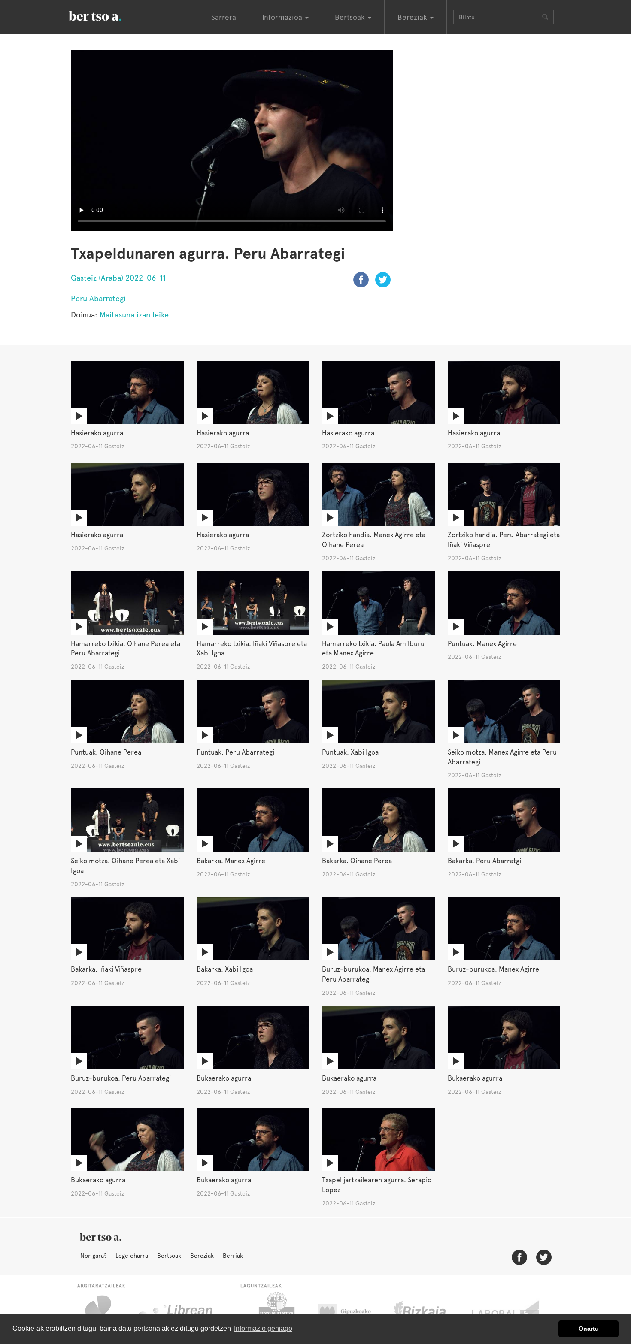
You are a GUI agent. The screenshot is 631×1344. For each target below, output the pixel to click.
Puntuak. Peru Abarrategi (235, 752)
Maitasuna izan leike (134, 314)
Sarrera (223, 17)
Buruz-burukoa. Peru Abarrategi (121, 1078)
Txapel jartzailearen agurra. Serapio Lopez (376, 1185)
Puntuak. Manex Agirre (482, 644)
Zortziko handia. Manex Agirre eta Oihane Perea (373, 540)
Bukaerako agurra (224, 1078)
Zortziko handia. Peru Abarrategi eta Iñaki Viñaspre (504, 540)
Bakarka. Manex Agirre (231, 861)
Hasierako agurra (97, 433)
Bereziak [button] (413, 17)
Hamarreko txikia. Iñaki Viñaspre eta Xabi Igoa (252, 649)
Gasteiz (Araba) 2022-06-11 (118, 277)
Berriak (233, 1255)
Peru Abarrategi (98, 298)
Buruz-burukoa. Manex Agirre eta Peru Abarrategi (373, 974)
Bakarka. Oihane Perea (357, 861)
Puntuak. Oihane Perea (106, 752)
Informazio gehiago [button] (263, 1328)
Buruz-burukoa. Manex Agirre (493, 969)
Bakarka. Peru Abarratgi (484, 861)
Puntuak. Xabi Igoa (350, 752)
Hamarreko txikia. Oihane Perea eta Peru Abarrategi (125, 649)
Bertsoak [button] (351, 17)
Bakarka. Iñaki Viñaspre (106, 969)
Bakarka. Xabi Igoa (225, 969)
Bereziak (202, 1255)
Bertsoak (169, 1255)
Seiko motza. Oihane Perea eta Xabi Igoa (125, 866)
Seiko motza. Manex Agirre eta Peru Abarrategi (502, 757)
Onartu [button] (589, 1328)
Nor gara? (93, 1255)
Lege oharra (131, 1255)
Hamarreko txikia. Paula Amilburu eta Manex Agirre (373, 649)
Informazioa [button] (283, 17)
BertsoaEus (107, 15)
